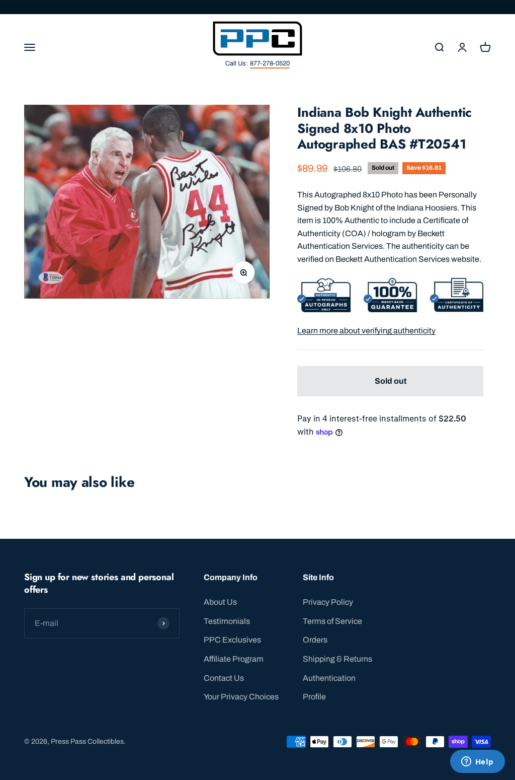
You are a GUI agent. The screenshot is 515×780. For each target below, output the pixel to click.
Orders (315, 639)
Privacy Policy (328, 602)
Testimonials (227, 621)
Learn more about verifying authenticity (366, 330)
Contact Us (224, 678)
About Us (220, 602)
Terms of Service (332, 621)
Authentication (329, 678)
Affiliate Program (234, 659)
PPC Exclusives (232, 639)
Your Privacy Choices (241, 696)
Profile (314, 696)
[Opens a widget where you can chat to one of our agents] (477, 762)
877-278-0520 (270, 63)
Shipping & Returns (337, 659)
